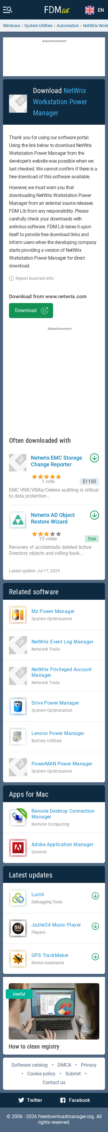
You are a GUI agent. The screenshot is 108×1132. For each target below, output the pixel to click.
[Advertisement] (54, 57)
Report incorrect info (35, 278)
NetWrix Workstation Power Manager (60, 101)
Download (26, 310)
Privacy (89, 1065)
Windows (11, 25)
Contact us (54, 1082)
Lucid (38, 894)
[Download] (95, 895)
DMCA (64, 1065)
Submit (73, 1074)
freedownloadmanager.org (66, 1116)
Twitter (34, 1100)
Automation (68, 25)
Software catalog (29, 1065)
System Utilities (38, 25)
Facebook (79, 1100)
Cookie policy (41, 1074)
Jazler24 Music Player (56, 925)
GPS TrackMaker (50, 955)
